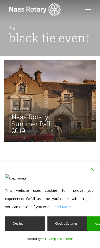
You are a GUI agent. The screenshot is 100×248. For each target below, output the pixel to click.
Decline (18, 223)
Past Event (20, 108)
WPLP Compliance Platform (57, 239)
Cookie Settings (66, 223)
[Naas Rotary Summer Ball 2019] (50, 101)
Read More (61, 206)
